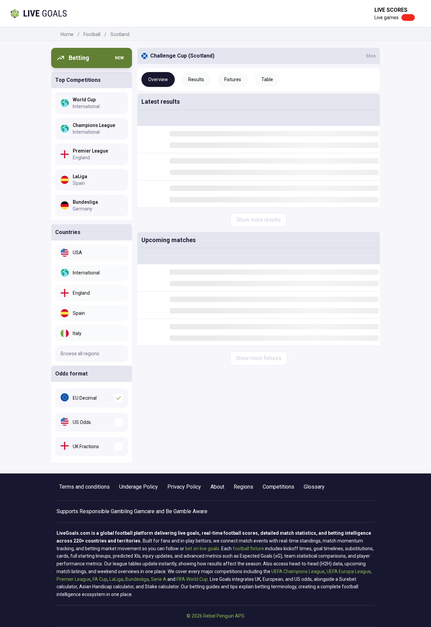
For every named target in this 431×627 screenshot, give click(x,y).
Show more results (258, 220)
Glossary (314, 487)
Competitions (278, 487)
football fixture (248, 548)
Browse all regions (80, 353)
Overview (158, 79)
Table (267, 79)
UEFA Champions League (298, 571)
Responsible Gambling (106, 511)
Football (92, 34)
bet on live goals (202, 548)
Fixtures (232, 79)
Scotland (119, 34)
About (217, 487)
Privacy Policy (184, 487)
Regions (243, 487)
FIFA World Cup (192, 579)
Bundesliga (137, 579)
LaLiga (116, 579)
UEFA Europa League (349, 571)
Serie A (158, 579)
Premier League (74, 579)
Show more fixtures (258, 358)
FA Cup (100, 579)
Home (67, 34)
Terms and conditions (84, 487)
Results (196, 79)
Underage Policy (138, 487)
